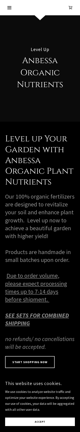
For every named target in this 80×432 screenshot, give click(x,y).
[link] (70, 7)
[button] (10, 7)
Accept (40, 421)
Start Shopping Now (29, 362)
